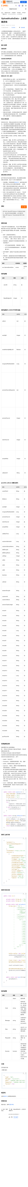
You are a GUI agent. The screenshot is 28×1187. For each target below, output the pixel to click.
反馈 (16, 1117)
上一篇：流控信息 (4, 1109)
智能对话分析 (7, 12)
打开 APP (23, 2)
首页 (2, 12)
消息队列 (16, 182)
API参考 (19, 12)
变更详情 (11, 1104)
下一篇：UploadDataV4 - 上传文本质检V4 (17, 1109)
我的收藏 (23, 27)
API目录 (24, 12)
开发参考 (14, 12)
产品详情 (13, 27)
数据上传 (5, 14)
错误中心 (6, 1096)
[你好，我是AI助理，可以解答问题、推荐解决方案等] (19, 5)
